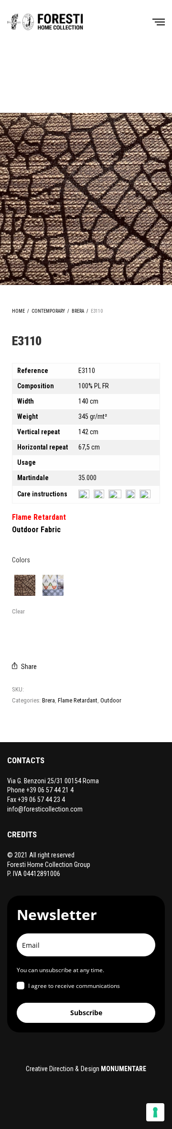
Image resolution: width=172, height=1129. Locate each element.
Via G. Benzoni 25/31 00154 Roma (53, 781)
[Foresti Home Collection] (45, 21)
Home (18, 311)
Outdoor (110, 700)
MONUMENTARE (123, 1069)
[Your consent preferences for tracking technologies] (155, 1112)
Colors (21, 560)
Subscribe (86, 1012)
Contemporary (48, 311)
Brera (78, 311)
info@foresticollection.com (45, 809)
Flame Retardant (77, 700)
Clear (18, 611)
